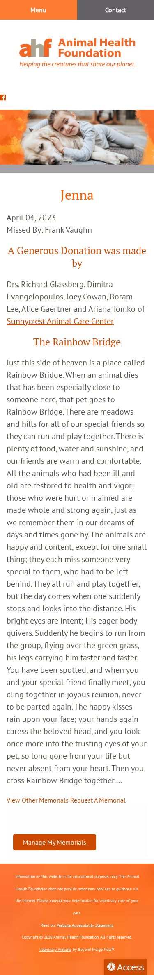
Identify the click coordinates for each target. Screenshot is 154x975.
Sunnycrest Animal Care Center (60, 321)
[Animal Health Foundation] (77, 53)
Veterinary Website (55, 949)
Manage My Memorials (54, 842)
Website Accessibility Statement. (85, 925)
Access (130, 967)
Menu (38, 10)
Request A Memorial (98, 800)
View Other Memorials (38, 800)
